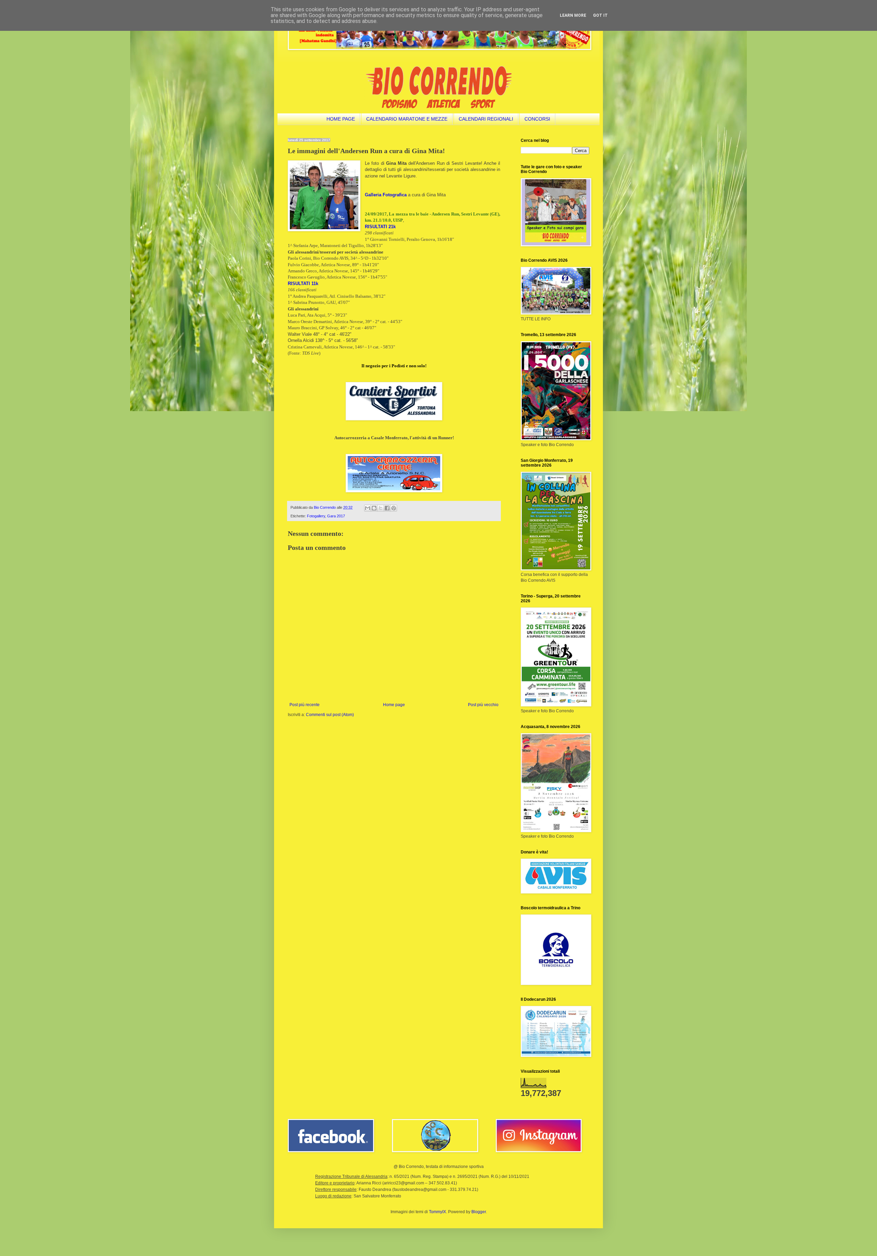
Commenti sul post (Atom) (330, 714)
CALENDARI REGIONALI (486, 119)
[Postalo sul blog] (374, 508)
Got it (600, 15)
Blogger (478, 1211)
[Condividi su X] (380, 508)
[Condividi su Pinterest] (393, 508)
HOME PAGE (340, 119)
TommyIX (437, 1211)
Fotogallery (316, 516)
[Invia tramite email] (367, 508)
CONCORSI (537, 119)
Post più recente (304, 704)
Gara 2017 (336, 516)
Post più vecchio (483, 704)
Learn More (573, 15)
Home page (394, 704)
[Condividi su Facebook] (387, 508)
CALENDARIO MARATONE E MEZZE (406, 119)
